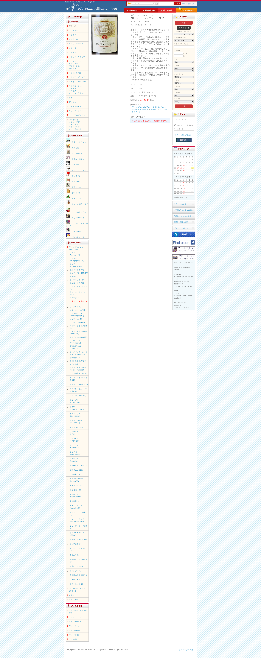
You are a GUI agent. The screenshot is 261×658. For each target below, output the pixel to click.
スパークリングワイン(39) (79, 549)
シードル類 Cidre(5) (78, 373)
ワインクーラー (75, 621)
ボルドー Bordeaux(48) (76, 265)
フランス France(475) (75, 254)
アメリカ (72, 102)
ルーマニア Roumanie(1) (75, 446)
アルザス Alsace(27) (78, 337)
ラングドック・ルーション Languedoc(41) (79, 353)
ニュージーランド (76, 111)
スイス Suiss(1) (76, 427)
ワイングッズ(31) (76, 600)
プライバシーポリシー (181, 228)
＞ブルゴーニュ (75, 30)
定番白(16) (74, 555)
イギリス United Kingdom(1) (76, 422)
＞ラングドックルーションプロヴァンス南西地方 (75, 64)
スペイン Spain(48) (78, 395)
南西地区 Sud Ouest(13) (75, 347)
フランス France (160, 107)
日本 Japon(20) (76, 470)
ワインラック (74, 626)
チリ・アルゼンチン (77, 115)
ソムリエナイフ (75, 617)
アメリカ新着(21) (77, 485)
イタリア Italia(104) (79, 384)
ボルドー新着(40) (77, 270)
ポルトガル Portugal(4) (75, 401)
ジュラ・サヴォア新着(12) (79, 327)
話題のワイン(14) (77, 566)
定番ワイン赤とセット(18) (79, 561)
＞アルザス (73, 52)
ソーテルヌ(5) (75, 307)
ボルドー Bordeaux (140, 109)
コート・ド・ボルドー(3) (79, 287)
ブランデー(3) (75, 571)
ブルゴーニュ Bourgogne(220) (77, 259)
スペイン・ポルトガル (78, 82)
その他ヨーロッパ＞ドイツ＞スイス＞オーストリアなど (77, 89)
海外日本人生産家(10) (79, 575)
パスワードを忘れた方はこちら (183, 135)
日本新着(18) (75, 474)
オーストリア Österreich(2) (75, 415)
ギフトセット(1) (76, 584)
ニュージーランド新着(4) (79, 527)
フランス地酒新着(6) (78, 361)
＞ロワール (73, 39)
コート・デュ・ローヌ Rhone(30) (79, 333)
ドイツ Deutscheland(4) (77, 408)
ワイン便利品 (74, 630)
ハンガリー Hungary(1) (75, 439)
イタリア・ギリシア (77, 77)
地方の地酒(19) (76, 364)
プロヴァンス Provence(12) (76, 342)
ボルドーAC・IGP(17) (79, 273)
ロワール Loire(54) (78, 310)
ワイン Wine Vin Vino (141, 107)
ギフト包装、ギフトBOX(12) (77, 590)
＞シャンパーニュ (76, 44)
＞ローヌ (72, 48)
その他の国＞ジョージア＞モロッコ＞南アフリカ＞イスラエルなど (76, 124)
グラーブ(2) (74, 298)
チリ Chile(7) (75, 490)
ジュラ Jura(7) (76, 319)
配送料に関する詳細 (181, 222)
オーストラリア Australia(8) (76, 507)
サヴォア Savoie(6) (78, 322)
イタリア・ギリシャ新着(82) (79, 379)
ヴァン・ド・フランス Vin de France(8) (79, 369)
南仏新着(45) (75, 357)
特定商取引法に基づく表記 (183, 210)
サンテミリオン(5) (77, 280)
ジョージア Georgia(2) (74, 460)
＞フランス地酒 (75, 73)
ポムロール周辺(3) (77, 283)
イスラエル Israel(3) (78, 539)
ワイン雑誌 (73, 639)
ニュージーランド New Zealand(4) (77, 520)
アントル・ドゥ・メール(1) (79, 293)
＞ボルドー (73, 35)
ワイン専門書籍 (75, 635)
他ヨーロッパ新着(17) (79, 465)
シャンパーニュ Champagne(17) (77, 314)
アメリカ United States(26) (76, 480)
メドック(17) (75, 276)
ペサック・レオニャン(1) (79, 302)
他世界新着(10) (76, 544)
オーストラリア (75, 106)
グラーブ (154, 109)
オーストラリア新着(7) (78, 513)
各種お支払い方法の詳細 (182, 216)
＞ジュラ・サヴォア (77, 57)
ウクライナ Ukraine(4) (75, 433)
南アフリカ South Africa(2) (77, 534)
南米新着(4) (74, 501)
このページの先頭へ (187, 650)
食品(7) (72, 595)
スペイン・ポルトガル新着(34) (79, 390)
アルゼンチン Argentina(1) (75, 495)
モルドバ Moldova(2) (75, 453)
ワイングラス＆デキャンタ (78, 612)
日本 (71, 97)
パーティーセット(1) (78, 579)
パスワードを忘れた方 (188, 3)
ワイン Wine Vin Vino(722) (76, 248)
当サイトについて (180, 204)
